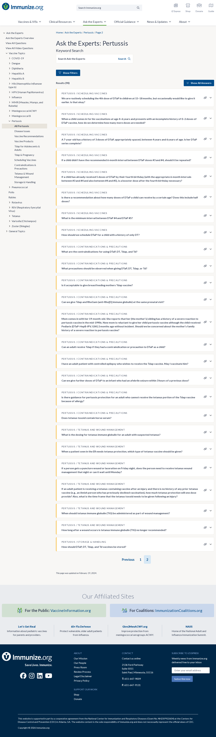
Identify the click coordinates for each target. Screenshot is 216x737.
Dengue (16, 63)
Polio (11, 192)
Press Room (80, 667)
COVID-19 (18, 58)
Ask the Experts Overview (20, 37)
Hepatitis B (18, 78)
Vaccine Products (23, 141)
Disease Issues (22, 131)
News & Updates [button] (157, 21)
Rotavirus (17, 202)
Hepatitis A (18, 73)
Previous (128, 559)
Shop (76, 694)
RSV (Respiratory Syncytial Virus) (25, 209)
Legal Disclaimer (83, 676)
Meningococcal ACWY (24, 110)
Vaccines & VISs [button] (28, 21)
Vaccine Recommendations (29, 136)
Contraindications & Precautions (25, 166)
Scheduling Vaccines (25, 159)
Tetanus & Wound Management (24, 175)
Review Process (82, 671)
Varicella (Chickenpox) (24, 220)
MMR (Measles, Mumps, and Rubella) (26, 104)
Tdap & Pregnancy (24, 154)
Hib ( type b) (25, 85)
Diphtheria (17, 68)
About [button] (183, 21)
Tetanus (16, 215)
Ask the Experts (73, 32)
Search (122, 58)
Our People (80, 662)
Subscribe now (182, 678)
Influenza (17, 97)
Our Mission (80, 658)
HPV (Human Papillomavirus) (28, 92)
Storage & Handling (25, 182)
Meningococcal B (21, 115)
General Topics (17, 231)
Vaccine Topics (17, 53)
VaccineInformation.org (58, 610)
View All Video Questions (19, 48)
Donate (78, 698)
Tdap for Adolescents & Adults (27, 148)
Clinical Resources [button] (60, 21)
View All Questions (16, 42)
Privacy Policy (81, 680)
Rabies (12, 197)
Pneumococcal (20, 187)
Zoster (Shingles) (21, 226)
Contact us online (131, 658)
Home (59, 32)
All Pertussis (21, 125)
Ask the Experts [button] (93, 21)
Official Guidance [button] (125, 21)
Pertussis (89, 32)
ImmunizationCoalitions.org (166, 610)
